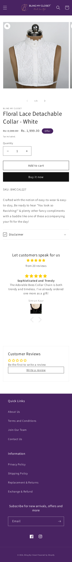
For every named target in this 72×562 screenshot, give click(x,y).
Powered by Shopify (46, 555)
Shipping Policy (18, 473)
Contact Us (15, 439)
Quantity (8, 143)
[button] (5, 7)
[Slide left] (27, 100)
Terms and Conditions (22, 421)
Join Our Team (17, 430)
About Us (14, 412)
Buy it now (36, 177)
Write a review (36, 370)
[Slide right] (44, 100)
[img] (36, 260)
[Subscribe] (59, 521)
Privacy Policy (16, 464)
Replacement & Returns (23, 482)
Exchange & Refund (20, 491)
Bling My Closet (30, 555)
